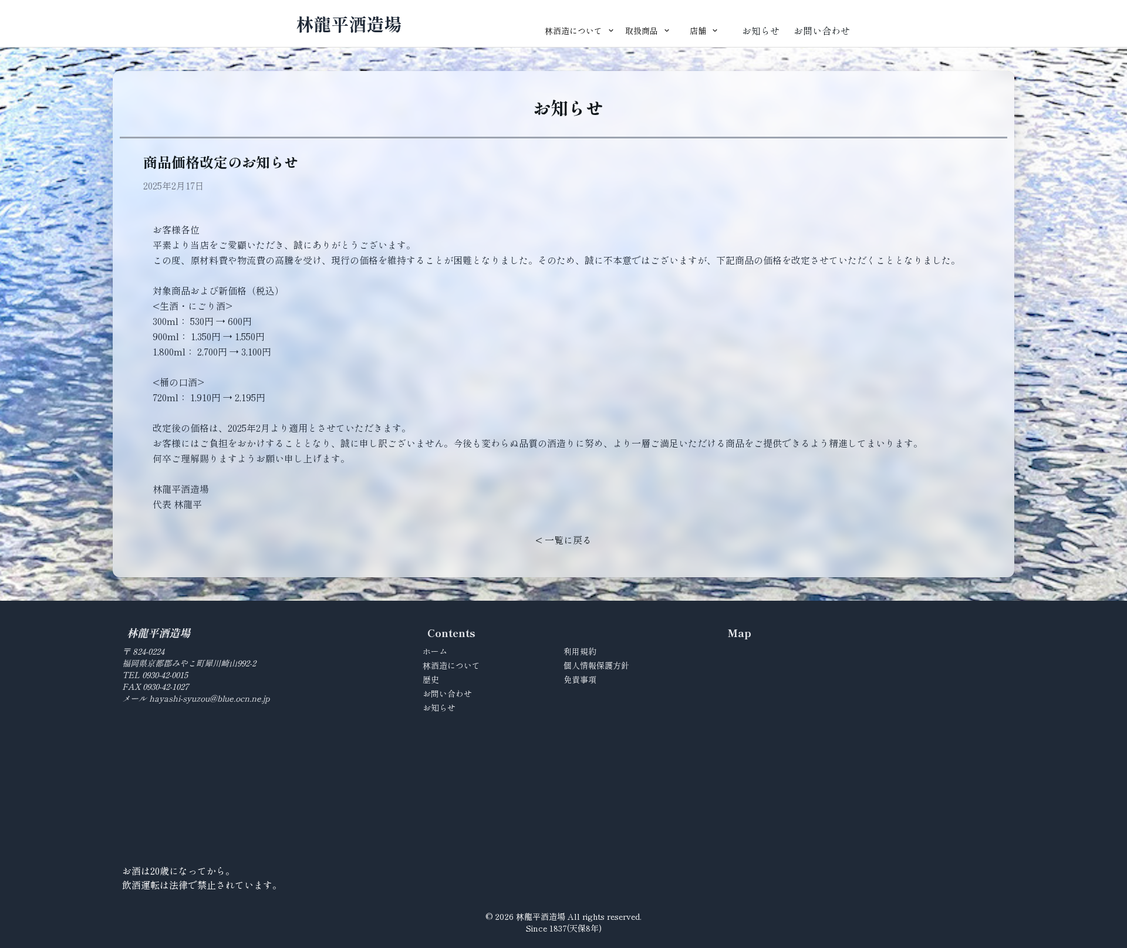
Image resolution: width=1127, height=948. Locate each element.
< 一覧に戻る (563, 540)
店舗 (698, 30)
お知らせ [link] (761, 30)
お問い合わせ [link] (822, 30)
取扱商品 (641, 30)
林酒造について (573, 30)
